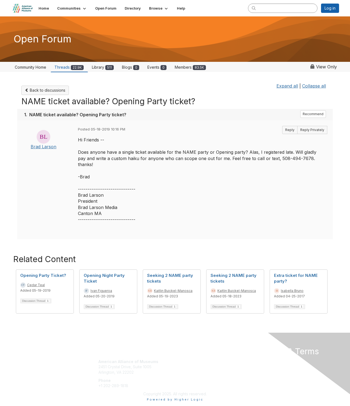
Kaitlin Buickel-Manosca (173, 291)
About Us (264, 361)
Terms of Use (268, 366)
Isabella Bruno (292, 291)
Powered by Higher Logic (175, 399)
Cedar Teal (36, 285)
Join (181, 361)
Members (189, 67)
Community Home (30, 67)
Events (156, 67)
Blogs (129, 67)
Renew (183, 366)
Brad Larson (43, 146)
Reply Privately (312, 130)
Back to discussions (47, 90)
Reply (289, 130)
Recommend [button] (313, 114)
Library (102, 67)
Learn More (187, 372)
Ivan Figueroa (101, 291)
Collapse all (314, 86)
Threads (68, 67)
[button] (72, 8)
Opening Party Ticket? (43, 275)
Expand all (287, 86)
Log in (330, 8)
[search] (253, 8)
